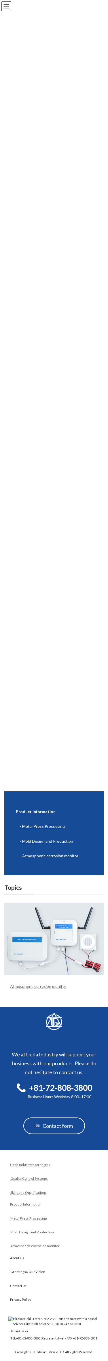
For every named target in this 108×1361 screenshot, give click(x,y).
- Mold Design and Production (46, 841)
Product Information (36, 811)
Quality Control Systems (29, 1179)
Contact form (54, 1126)
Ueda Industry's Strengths (30, 1165)
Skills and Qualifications (28, 1192)
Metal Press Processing (28, 1218)
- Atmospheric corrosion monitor (49, 855)
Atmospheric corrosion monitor (38, 986)
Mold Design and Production (32, 1232)
